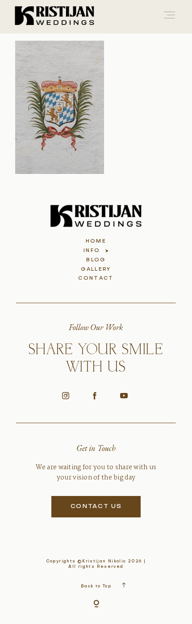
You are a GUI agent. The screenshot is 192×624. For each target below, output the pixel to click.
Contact (95, 278)
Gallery (96, 269)
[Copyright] (96, 604)
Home (96, 241)
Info (91, 250)
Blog (95, 260)
